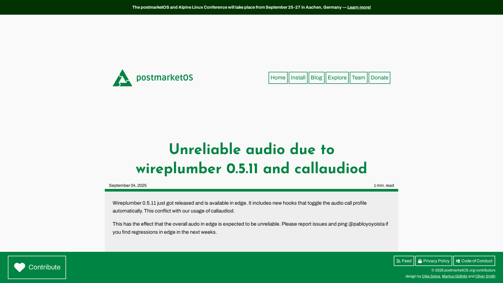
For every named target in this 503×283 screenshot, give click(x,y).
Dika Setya (431, 276)
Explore (337, 77)
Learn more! (359, 7)
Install (298, 77)
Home (278, 77)
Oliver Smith (485, 276)
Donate (379, 77)
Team (358, 77)
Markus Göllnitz (454, 276)
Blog (316, 77)
